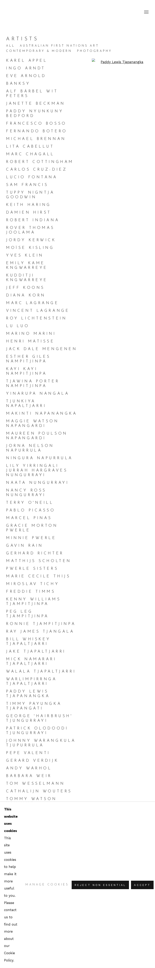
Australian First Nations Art (59, 45)
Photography (94, 51)
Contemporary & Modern (39, 51)
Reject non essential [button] (100, 885)
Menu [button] (146, 12)
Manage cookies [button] (47, 884)
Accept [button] (142, 885)
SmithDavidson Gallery (30, 12)
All (10, 45)
